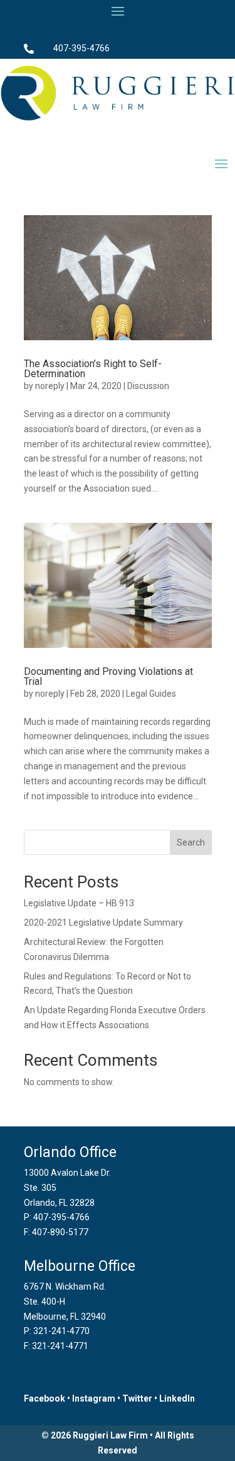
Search (191, 842)
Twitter (137, 1398)
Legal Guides (151, 694)
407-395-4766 (81, 48)
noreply (50, 386)
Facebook (44, 1398)
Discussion (148, 386)
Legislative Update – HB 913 (79, 903)
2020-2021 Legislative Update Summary (103, 923)
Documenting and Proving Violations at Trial (108, 676)
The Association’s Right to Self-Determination (93, 369)
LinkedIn (177, 1398)
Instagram (93, 1398)
